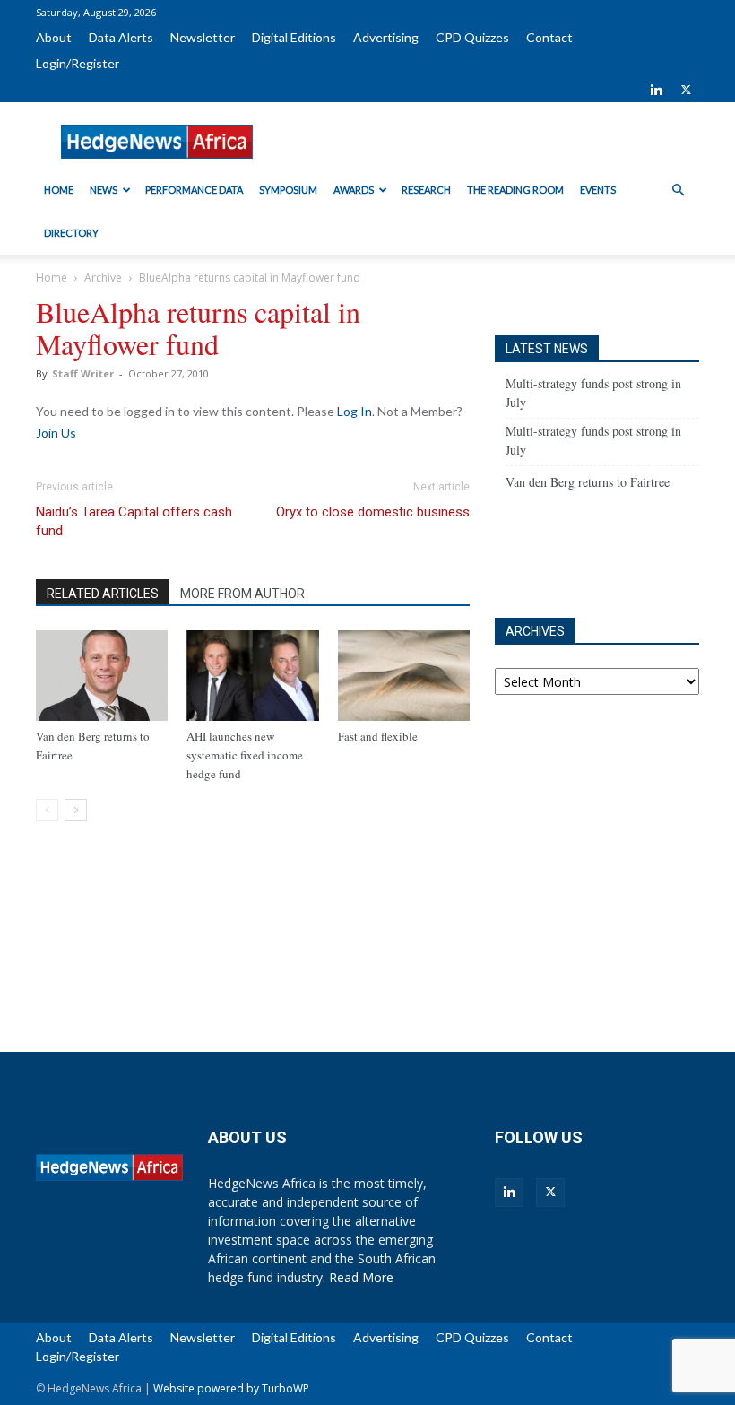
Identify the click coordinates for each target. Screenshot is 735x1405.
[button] (677, 190)
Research (426, 189)
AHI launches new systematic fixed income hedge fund (244, 755)
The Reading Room (515, 189)
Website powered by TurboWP (231, 1388)
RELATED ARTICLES (103, 593)
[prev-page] (47, 810)
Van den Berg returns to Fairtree (588, 481)
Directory (71, 233)
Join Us (56, 432)
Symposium (288, 189)
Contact (549, 37)
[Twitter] (685, 89)
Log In (354, 411)
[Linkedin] (656, 89)
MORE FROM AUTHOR (242, 593)
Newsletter (202, 37)
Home (59, 189)
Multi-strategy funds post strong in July (593, 393)
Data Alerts (121, 37)
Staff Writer (83, 373)
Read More (361, 1277)
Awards (353, 189)
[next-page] (76, 810)
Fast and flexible (378, 736)
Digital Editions (294, 37)
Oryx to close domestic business (373, 512)
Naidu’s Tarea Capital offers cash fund (134, 521)
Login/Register (77, 63)
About (54, 37)
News (103, 189)
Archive (103, 277)
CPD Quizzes (472, 37)
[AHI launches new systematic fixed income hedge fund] (252, 675)
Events (598, 189)
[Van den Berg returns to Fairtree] (102, 675)
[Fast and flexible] (404, 675)
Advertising (386, 37)
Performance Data (194, 189)
